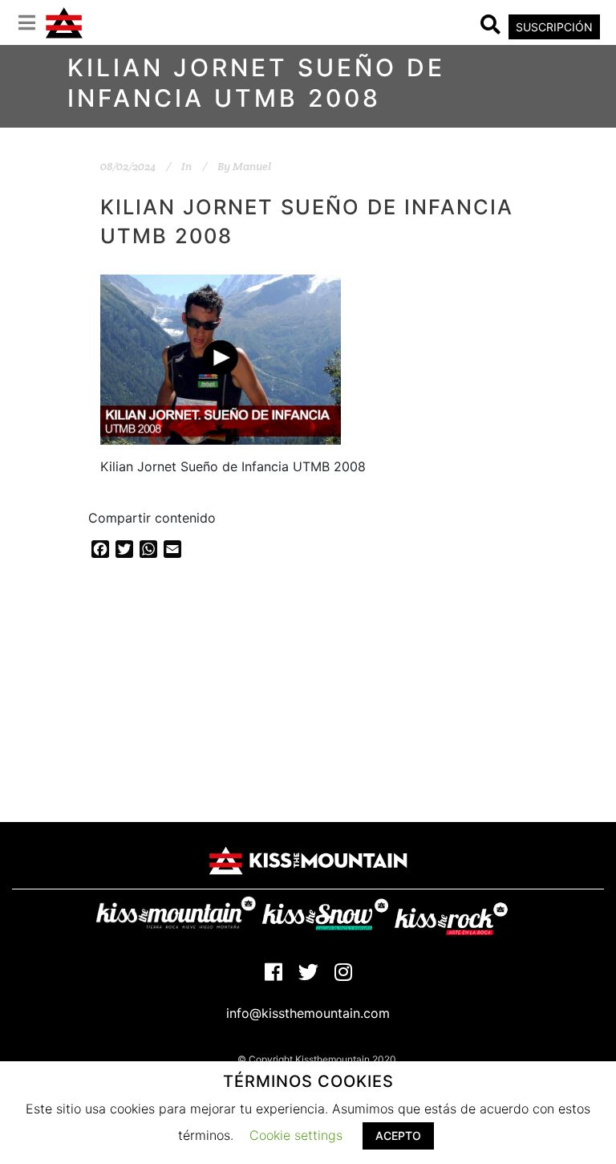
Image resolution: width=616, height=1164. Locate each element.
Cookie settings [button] (295, 1135)
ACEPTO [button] (398, 1135)
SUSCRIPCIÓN (554, 27)
